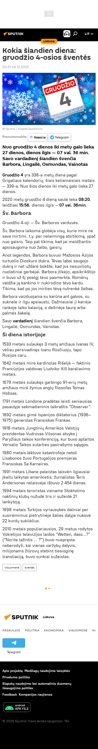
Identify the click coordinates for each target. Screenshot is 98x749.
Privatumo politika (16, 677)
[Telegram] (59, 137)
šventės (29, 567)
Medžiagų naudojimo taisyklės (47, 671)
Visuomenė (12, 567)
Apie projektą (12, 671)
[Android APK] (17, 708)
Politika (32, 630)
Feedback (9, 694)
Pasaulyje (11, 630)
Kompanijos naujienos (35, 694)
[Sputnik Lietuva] (14, 35)
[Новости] (37, 137)
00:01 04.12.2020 (15, 67)
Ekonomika (54, 630)
